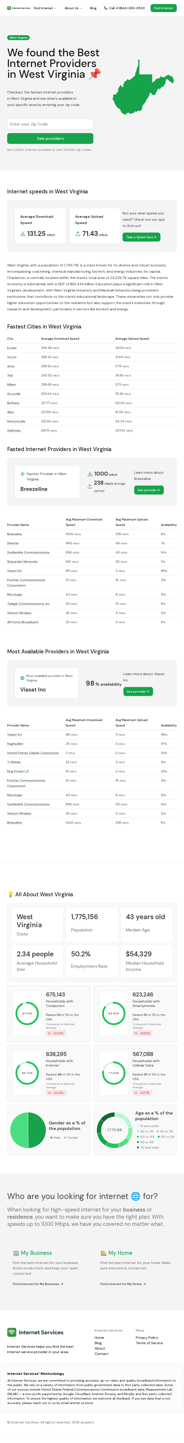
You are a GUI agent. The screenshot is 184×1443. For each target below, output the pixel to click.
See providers (50, 138)
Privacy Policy (147, 1337)
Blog (93, 8)
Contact (102, 1353)
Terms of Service (149, 1343)
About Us (72, 8)
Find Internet (43, 8)
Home (99, 1337)
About (100, 1348)
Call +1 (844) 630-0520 (127, 8)
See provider (147, 490)
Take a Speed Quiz (139, 237)
